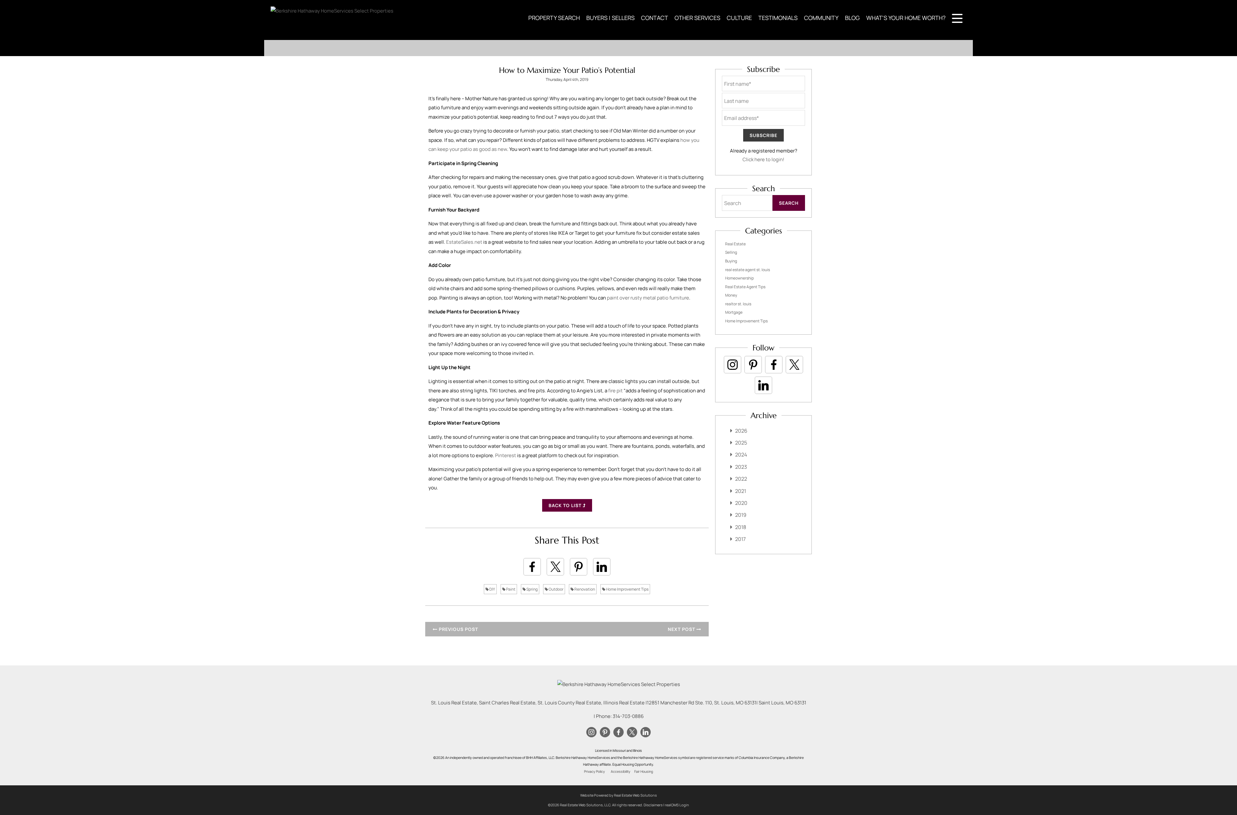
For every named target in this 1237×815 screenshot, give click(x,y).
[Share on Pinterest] (578, 566)
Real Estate (735, 244)
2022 (741, 478)
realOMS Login (677, 804)
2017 (740, 539)
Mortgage (734, 312)
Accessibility (620, 771)
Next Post (682, 629)
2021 (740, 491)
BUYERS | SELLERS (610, 18)
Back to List (566, 505)
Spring (532, 589)
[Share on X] (555, 566)
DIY (492, 589)
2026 (741, 430)
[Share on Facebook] (532, 566)
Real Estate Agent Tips (745, 287)
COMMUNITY (821, 18)
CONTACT (654, 18)
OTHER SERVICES (697, 18)
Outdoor (555, 589)
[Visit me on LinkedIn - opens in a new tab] (763, 385)
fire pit (615, 390)
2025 (741, 442)
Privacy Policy (594, 771)
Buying (731, 261)
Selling (731, 252)
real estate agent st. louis (747, 269)
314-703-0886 (628, 716)
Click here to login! (763, 159)
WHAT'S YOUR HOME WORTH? (905, 18)
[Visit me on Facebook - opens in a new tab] (773, 364)
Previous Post (457, 629)
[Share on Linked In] (601, 566)
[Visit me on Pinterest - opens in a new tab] (753, 364)
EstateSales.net (464, 242)
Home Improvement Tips (626, 589)
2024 (741, 454)
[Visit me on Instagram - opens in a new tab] (732, 364)
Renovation (584, 589)
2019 (740, 514)
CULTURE (739, 18)
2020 (741, 502)
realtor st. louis (738, 304)
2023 (741, 466)
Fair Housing (643, 771)
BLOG (852, 18)
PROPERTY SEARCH (554, 18)
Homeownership (739, 278)
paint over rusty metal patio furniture (648, 297)
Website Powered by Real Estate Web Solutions (618, 795)
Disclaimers (653, 804)
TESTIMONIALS (778, 18)
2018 (740, 527)
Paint (510, 589)
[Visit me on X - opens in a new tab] (794, 364)
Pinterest (505, 455)
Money (731, 295)
